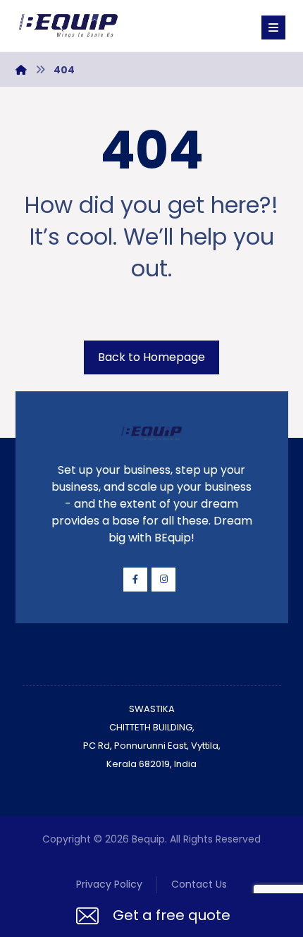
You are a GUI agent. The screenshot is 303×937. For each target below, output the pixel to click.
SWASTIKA (152, 709)
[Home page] (21, 70)
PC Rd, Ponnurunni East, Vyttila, (152, 745)
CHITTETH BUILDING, (151, 727)
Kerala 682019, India (151, 764)
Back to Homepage (151, 357)
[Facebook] (135, 580)
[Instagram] (163, 580)
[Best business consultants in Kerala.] (68, 25)
